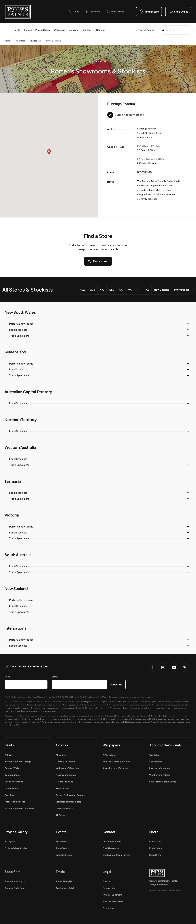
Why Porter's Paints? (159, 775)
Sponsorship (155, 761)
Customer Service (112, 841)
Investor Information (159, 768)
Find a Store (20, 41)
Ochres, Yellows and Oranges (70, 795)
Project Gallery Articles (16, 848)
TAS (147, 289)
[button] (49, 152)
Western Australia (20, 447)
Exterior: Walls (12, 768)
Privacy (106, 881)
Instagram (74, 30)
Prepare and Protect (15, 801)
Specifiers (12, 872)
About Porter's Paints (165, 745)
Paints (17, 30)
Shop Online (155, 855)
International (181, 289)
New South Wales (20, 312)
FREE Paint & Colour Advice (162, 781)
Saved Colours (147, 30)
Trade (60, 872)
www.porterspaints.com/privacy (63, 716)
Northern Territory (21, 419)
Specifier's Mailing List (15, 881)
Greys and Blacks (64, 808)
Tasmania (13, 481)
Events (61, 832)
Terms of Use (109, 888)
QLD (111, 289)
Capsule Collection (65, 761)
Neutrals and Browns (66, 775)
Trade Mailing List (64, 881)
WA (129, 289)
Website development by (165, 890)
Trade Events (62, 848)
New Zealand (35, 41)
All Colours (61, 755)
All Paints (9, 755)
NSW (82, 289)
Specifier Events (64, 855)
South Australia (18, 554)
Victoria (12, 515)
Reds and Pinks (63, 788)
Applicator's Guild (65, 888)
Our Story (88, 30)
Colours (28, 30)
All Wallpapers (110, 755)
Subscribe (116, 684)
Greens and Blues (64, 781)
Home (7, 41)
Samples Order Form (15, 888)
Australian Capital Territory (28, 391)
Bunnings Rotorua (53, 41)
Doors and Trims (13, 775)
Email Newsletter (111, 848)
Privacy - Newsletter (113, 901)
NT (138, 289)
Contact (100, 30)
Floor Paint (10, 795)
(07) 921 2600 (145, 171)
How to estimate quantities (116, 761)
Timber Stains (11, 788)
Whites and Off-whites (67, 768)
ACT (92, 289)
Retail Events (62, 841)
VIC (102, 289)
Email (55, 677)
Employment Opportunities (116, 855)
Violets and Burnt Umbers (68, 801)
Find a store (100, 261)
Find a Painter (156, 848)
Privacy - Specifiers (112, 894)
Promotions (109, 908)
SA (121, 289)
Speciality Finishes (14, 781)
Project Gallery (42, 30)
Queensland (15, 352)
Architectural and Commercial (19, 808)
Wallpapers (59, 30)
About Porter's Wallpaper (115, 768)
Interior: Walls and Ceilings (18, 761)
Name (7, 677)
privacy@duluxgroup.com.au (177, 722)
